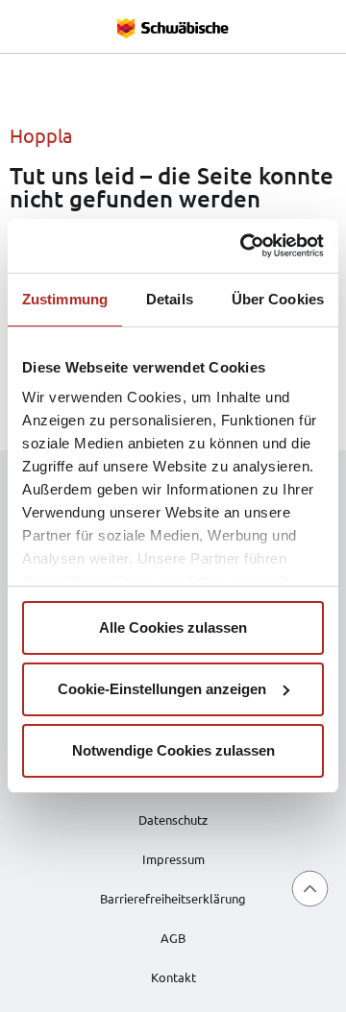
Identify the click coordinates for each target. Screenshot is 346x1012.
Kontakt (173, 977)
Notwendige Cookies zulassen (173, 750)
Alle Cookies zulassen (173, 627)
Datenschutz (173, 819)
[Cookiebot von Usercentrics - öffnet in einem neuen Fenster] (244, 245)
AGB (173, 937)
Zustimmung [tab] (65, 299)
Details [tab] (169, 299)
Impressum (173, 859)
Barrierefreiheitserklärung (173, 898)
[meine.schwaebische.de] (173, 26)
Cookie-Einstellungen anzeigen (162, 689)
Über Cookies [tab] (278, 299)
